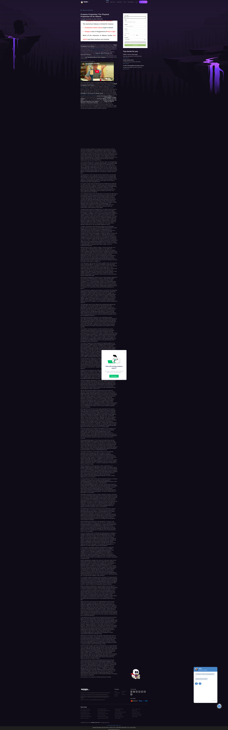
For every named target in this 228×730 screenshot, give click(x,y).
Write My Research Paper (103, 716)
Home (107, 2)
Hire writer (143, 1)
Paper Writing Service (102, 709)
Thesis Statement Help (85, 709)
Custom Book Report (85, 715)
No (200, 683)
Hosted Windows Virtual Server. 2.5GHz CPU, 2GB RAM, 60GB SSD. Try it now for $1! (114, 727)
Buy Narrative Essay (85, 712)
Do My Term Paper (102, 715)
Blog (125, 2)
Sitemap (123, 694)
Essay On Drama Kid (100, 54)
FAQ (136, 2)
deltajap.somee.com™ (95, 722)
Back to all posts (88, 10)
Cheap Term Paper (136, 712)
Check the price (114, 376)
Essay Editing (117, 710)
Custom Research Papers (120, 712)
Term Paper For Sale (136, 713)
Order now (135, 45)
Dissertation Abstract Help (86, 716)
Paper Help (134, 710)
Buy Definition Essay (119, 709)
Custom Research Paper (103, 713)
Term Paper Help (118, 713)
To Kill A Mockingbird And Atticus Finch (133, 65)
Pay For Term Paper (85, 718)
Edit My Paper (118, 718)
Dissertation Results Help (103, 718)
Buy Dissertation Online (85, 713)
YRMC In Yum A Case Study (130, 54)
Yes (196, 683)
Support (116, 695)
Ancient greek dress (128, 60)
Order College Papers (119, 716)
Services (116, 694)
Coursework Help (101, 712)
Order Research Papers (137, 715)
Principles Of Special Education (89, 94)
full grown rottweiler (97, 50)
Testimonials (131, 2)
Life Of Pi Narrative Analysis (97, 49)
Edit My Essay (135, 716)
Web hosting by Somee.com (114, 725)
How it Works (117, 692)
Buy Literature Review (85, 710)
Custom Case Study (136, 709)
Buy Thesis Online (118, 715)
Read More (126, 57)
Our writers (124, 691)
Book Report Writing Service (104, 710)
